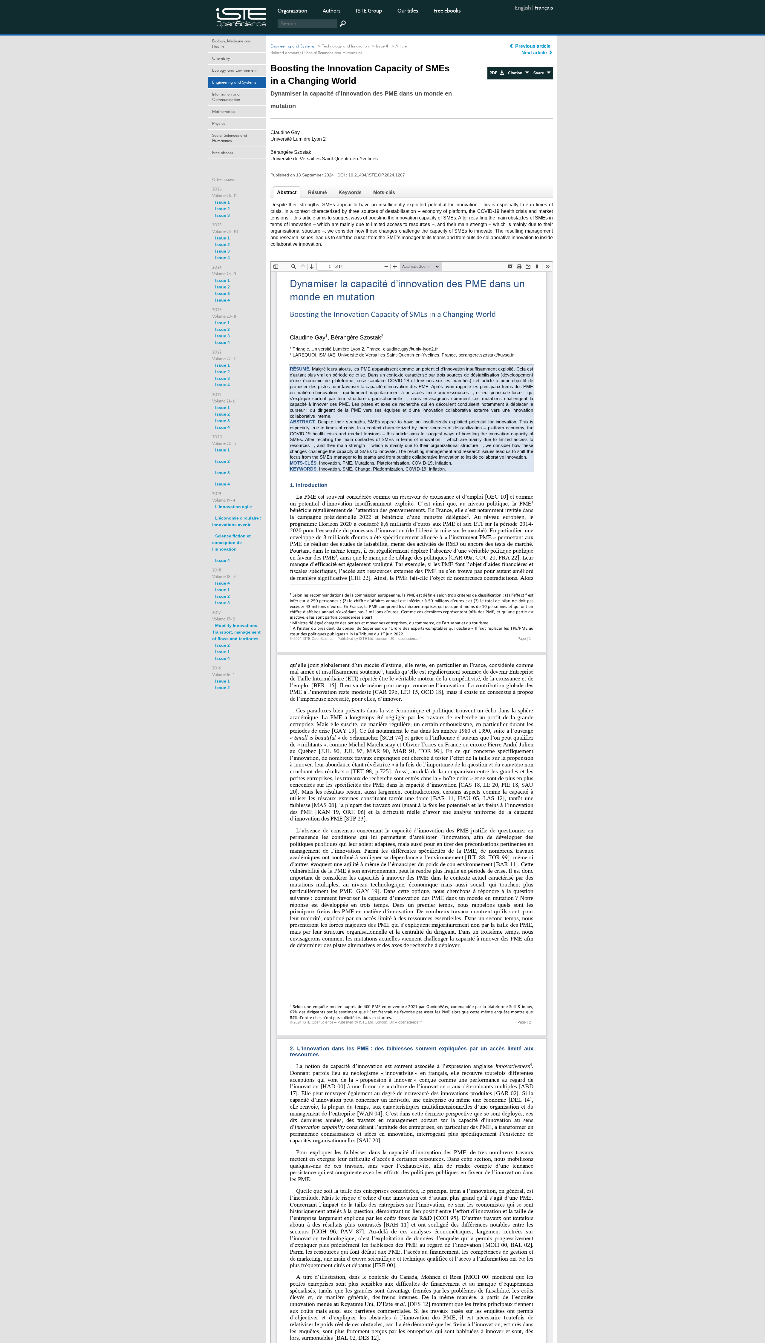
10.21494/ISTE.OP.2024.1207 (376, 175)
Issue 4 (222, 257)
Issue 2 (222, 208)
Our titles (407, 10)
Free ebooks (447, 10)
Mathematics (223, 112)
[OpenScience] (241, 16)
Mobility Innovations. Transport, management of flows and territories (236, 632)
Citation (516, 73)
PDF (494, 73)
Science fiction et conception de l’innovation (231, 542)
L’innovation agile (233, 506)
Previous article (533, 46)
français (544, 7)
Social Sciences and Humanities (229, 138)
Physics (218, 124)
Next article (534, 52)
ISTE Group (369, 10)
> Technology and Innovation (342, 46)
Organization (292, 10)
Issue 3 (222, 215)
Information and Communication (226, 97)
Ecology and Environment (234, 70)
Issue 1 (222, 202)
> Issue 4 (379, 46)
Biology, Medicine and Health (231, 44)
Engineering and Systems (234, 82)
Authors (331, 10)
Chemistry (221, 59)
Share (540, 73)
